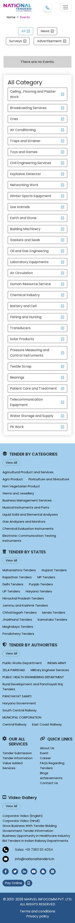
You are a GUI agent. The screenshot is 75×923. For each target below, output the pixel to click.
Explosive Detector (25, 174)
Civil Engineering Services (30, 163)
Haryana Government (19, 703)
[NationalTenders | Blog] (43, 871)
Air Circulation (21, 273)
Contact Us (49, 783)
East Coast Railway (47, 724)
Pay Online (13, 883)
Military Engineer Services (50, 670)
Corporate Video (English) (22, 816)
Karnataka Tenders (52, 619)
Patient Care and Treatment (33, 388)
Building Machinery (25, 229)
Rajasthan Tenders (17, 577)
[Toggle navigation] (65, 7)
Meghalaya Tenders (17, 626)
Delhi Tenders (12, 584)
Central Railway (14, 724)
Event (44, 753)
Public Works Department (22, 663)
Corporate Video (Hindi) (21, 821)
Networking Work (24, 185)
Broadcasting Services (28, 107)
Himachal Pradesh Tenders (23, 598)
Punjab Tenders (41, 584)
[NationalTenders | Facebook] (5, 871)
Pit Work (17, 426)
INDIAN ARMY (57, 663)
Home (11, 17)
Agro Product (12, 479)
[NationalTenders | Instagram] (52, 871)
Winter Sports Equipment (30, 196)
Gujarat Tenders (54, 570)
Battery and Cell (23, 306)
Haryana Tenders (39, 591)
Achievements (51, 778)
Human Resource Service (30, 284)
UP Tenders (11, 591)
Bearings (17, 377)
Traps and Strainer (25, 141)
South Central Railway (19, 710)
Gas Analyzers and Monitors (23, 521)
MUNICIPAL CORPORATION (21, 717)
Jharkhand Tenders (17, 619)
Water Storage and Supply (31, 415)
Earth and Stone (23, 218)
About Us (47, 748)
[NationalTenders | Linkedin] (24, 871)
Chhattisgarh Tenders (19, 612)
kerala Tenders (53, 612)
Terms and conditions (37, 911)
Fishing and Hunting (25, 317)
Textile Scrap (20, 366)
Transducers (20, 328)
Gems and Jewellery (18, 493)
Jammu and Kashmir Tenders (25, 605)
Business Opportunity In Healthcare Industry (36, 836)
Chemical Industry (25, 295)
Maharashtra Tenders (19, 570)
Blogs (44, 773)
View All (11, 462)
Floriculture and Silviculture (49, 479)
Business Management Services (27, 500)
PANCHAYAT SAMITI (16, 696)
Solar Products (22, 339)
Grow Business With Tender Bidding (29, 826)
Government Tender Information (27, 831)
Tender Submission (17, 753)
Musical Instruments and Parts (25, 507)
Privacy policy (37, 916)
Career (45, 758)
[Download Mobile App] (28, 883)
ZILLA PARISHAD (13, 670)
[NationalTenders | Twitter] (15, 871)
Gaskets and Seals (25, 240)
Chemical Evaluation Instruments (28, 528)
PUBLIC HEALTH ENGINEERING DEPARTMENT (33, 677)
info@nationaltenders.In (34, 859)
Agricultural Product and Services (28, 472)
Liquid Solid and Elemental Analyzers (30, 514)
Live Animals (20, 207)
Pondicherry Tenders (18, 633)
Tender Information (17, 758)
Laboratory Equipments (29, 262)
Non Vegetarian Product (21, 486)
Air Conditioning (23, 129)
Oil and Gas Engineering (29, 251)
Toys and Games (24, 152)
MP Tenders (46, 577)
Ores (14, 118)
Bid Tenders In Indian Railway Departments (35, 840)
